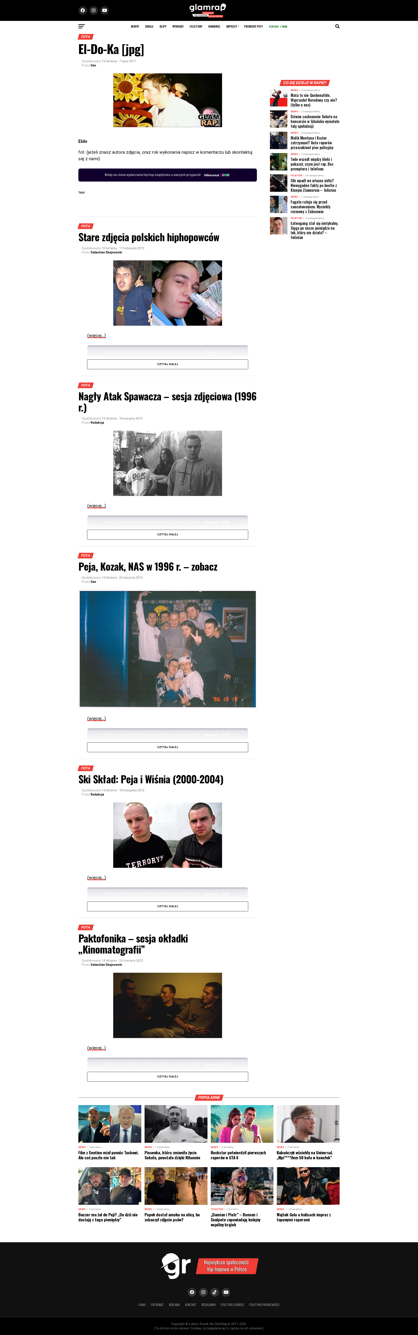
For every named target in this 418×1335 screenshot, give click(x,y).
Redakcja (97, 422)
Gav (93, 65)
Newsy (135, 26)
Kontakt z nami (278, 26)
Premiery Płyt (253, 26)
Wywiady (178, 26)
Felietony (196, 26)
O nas (142, 1304)
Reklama (174, 1304)
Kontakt (190, 1304)
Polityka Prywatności (264, 1304)
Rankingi (214, 26)
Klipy (163, 26)
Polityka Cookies (232, 1304)
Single (149, 26)
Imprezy (231, 26)
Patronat (157, 1304)
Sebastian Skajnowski (106, 252)
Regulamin (209, 1304)
